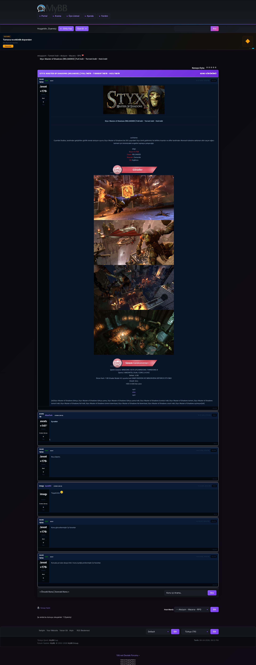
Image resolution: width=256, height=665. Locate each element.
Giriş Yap (67, 28)
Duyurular (8, 46)
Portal (44, 16)
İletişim (42, 630)
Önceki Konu (47, 591)
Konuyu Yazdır (45, 608)
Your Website (52, 630)
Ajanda (90, 16)
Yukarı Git (63, 630)
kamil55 (48, 486)
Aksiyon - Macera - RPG (70, 56)
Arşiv (71, 630)
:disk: (134, 392)
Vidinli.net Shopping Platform (128, 660)
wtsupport (41, 56)
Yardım (104, 16)
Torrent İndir (53, 56)
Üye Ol (80, 28)
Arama (58, 16)
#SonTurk (48, 415)
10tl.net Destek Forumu (127, 655)
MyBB (51, 640)
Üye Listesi (74, 16)
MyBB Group (73, 643)
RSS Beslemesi (83, 630)
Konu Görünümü (208, 73)
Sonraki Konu (61, 591)
